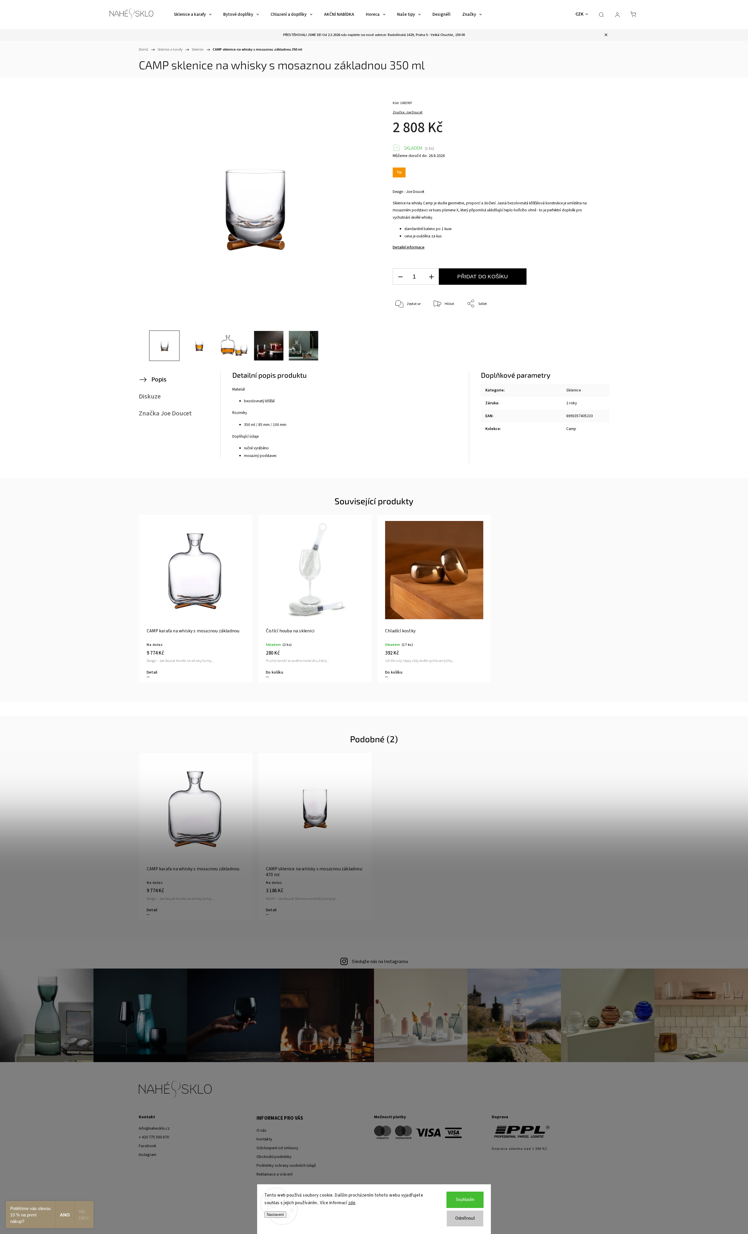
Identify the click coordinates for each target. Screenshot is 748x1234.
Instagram (147, 1155)
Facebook (147, 1146)
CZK (580, 14)
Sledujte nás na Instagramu (380, 961)
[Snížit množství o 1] (400, 276)
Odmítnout (465, 1218)
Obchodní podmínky (274, 1157)
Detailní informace (409, 247)
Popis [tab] (159, 379)
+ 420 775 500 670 (154, 1137)
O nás (261, 1130)
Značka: (408, 112)
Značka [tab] (165, 413)
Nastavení (275, 1214)
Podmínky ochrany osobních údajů (286, 1166)
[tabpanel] (195, 598)
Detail (152, 672)
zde (352, 1203)
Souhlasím (465, 1200)
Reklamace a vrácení (274, 1174)
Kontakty (264, 1139)
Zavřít (581, 323)
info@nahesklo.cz (154, 1128)
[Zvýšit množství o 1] (431, 276)
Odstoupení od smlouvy (277, 1148)
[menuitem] (193, 14)
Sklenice (573, 390)
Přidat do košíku (482, 276)
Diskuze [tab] (150, 396)
